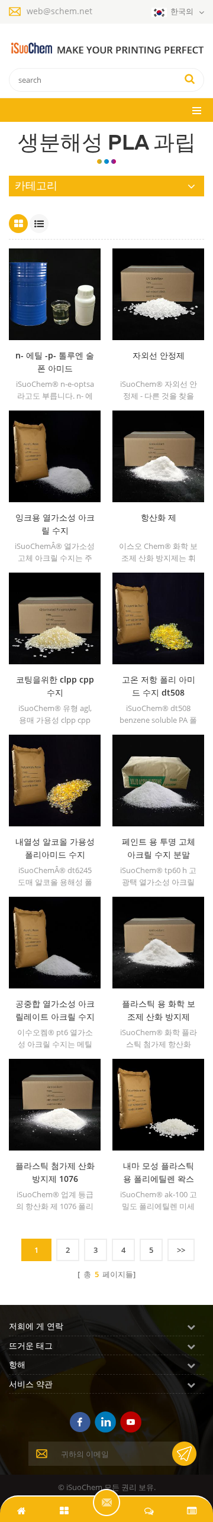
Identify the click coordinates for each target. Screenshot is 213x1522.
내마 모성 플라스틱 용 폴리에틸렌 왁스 (158, 1172)
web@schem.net (59, 11)
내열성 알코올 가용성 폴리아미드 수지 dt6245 (55, 848)
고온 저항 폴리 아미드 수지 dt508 (158, 686)
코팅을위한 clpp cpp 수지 (55, 686)
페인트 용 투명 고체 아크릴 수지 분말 (158, 848)
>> (181, 1250)
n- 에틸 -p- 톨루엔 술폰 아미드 (54, 362)
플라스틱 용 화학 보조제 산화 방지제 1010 (158, 1010)
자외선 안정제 (159, 355)
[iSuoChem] (106, 49)
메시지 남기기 (106, 1502)
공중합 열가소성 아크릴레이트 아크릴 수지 (55, 1010)
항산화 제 (158, 517)
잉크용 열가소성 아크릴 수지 (55, 524)
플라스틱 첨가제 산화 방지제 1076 (55, 1172)
